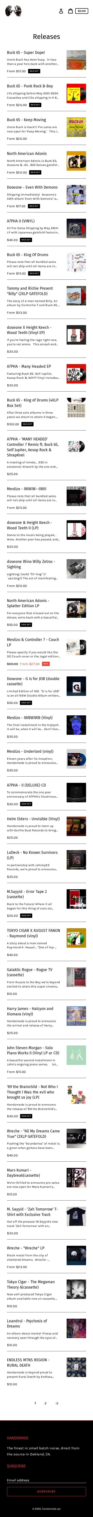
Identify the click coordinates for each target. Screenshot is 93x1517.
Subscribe (46, 1491)
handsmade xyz (51, 1508)
